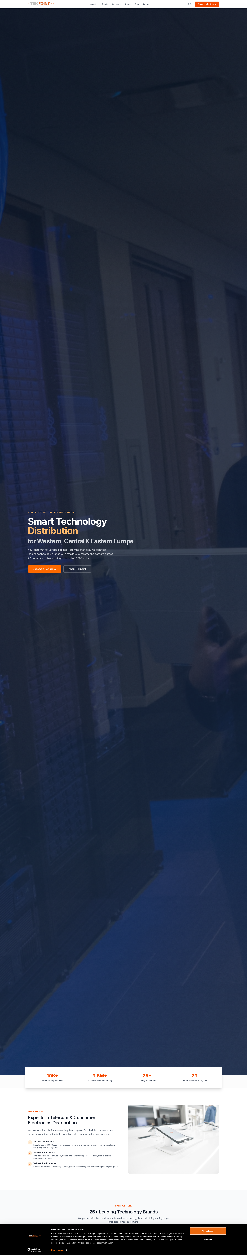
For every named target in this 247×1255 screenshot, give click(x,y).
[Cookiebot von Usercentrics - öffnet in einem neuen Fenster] (34, 1250)
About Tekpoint (77, 569)
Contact (145, 4)
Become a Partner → (207, 4)
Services (115, 4)
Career (128, 4)
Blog (137, 4)
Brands (105, 4)
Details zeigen (57, 1250)
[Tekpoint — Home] (41, 4)
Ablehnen (208, 1239)
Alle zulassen (208, 1231)
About (93, 4)
